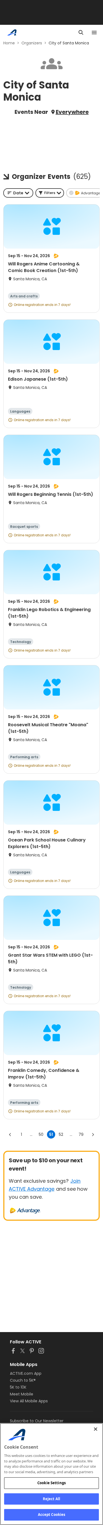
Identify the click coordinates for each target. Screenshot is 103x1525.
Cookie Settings (51, 1482)
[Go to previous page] (10, 1134)
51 (51, 1134)
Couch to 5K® (23, 1380)
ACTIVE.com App (25, 1373)
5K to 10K (18, 1387)
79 (81, 1134)
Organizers (31, 43)
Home (9, 43)
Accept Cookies (51, 1514)
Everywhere (72, 112)
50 (41, 1134)
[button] (49, 193)
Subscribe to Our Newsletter (36, 1421)
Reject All (51, 1498)
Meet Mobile (21, 1394)
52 (61, 1134)
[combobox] (18, 193)
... (31, 1134)
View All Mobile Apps (29, 1401)
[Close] (96, 1429)
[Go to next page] (93, 1134)
